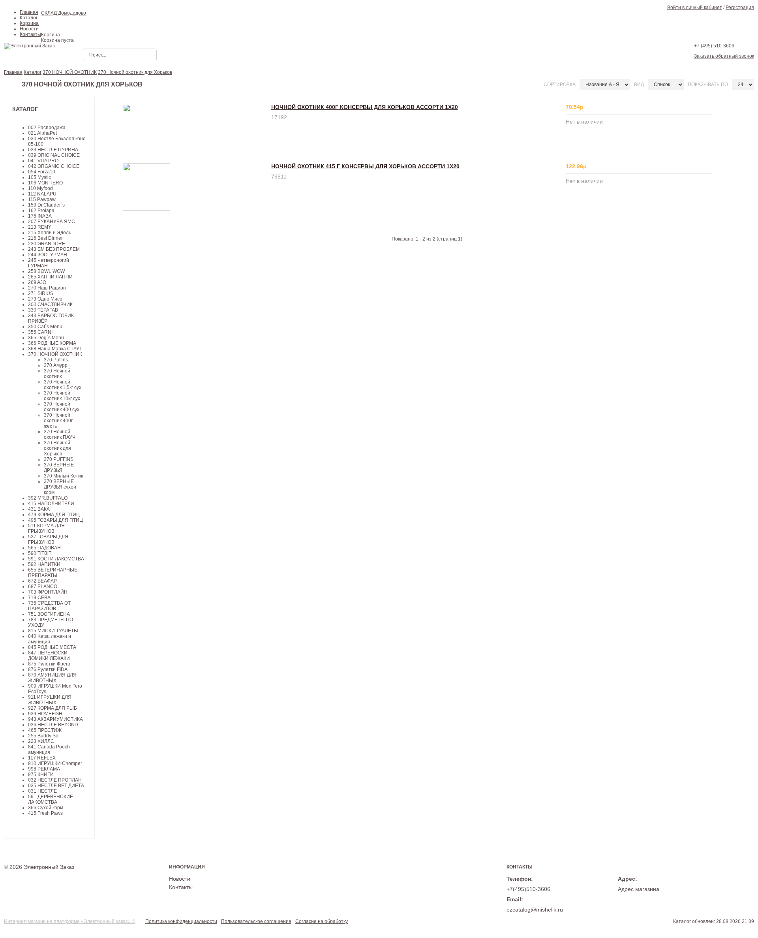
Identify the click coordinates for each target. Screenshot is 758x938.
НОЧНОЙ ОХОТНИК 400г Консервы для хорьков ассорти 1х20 (364, 107)
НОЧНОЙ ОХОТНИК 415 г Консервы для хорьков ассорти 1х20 (365, 166)
